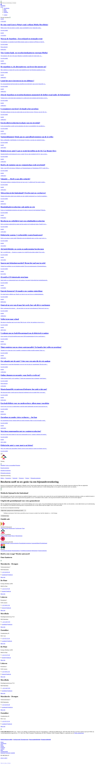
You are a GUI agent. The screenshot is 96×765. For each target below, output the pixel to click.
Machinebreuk (19, 535)
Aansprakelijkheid (35, 543)
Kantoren (6, 12)
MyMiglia (3, 5)
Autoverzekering (5, 528)
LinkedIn (12, 753)
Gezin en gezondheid (10, 465)
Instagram (3, 753)
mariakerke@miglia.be (7, 574)
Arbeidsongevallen (5, 543)
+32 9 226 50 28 (6, 572)
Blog (2, 750)
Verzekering (6, 8)
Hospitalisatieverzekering (25, 543)
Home (2, 742)
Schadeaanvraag (4, 515)
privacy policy (4, 758)
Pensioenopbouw (16, 550)
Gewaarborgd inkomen (6, 550)
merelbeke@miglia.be (7, 624)
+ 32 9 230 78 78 (6, 622)
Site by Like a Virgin (5, 763)
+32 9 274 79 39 (6, 588)
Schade (9, 535)
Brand (2, 535)
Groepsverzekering (14, 543)
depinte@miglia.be (6, 591)
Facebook (8, 753)
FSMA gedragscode (79, 733)
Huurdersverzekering (6, 470)
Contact (5, 14)
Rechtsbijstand (43, 543)
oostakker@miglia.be (7, 641)
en (2, 7)
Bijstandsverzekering (5, 473)
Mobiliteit (3, 465)
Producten (21, 478)
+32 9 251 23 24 (6, 638)
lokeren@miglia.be (6, 607)
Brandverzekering (5, 468)
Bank (5, 9)
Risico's (13, 535)
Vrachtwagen (18, 528)
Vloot (23, 528)
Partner (5, 11)
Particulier (15, 478)
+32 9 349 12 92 (6, 605)
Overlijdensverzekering (25, 550)
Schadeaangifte (4, 751)
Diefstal (6, 535)
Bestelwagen (12, 528)
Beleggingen (35, 550)
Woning (27, 478)
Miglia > (3, 478)
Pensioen (18, 465)
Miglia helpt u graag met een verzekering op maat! (12, 510)
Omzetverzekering (42, 550)
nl (1, 7)
